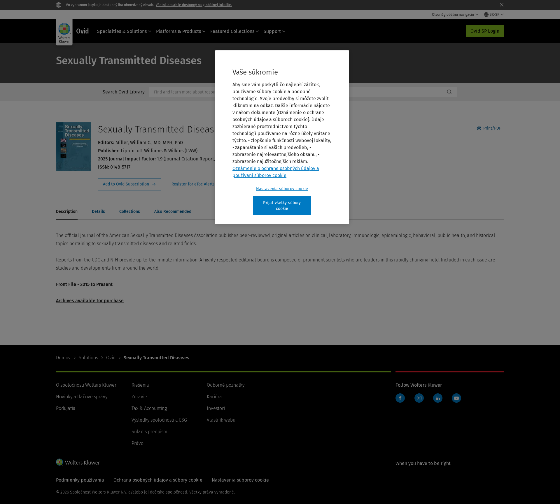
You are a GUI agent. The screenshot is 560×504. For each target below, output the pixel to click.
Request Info (129, 184)
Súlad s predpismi (150, 431)
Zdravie (139, 396)
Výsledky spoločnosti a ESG (159, 420)
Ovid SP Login (484, 31)
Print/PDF (491, 128)
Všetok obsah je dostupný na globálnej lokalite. (194, 5)
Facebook (400, 398)
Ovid (111, 357)
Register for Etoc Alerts (196, 184)
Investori (216, 408)
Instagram (419, 398)
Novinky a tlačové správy (81, 396)
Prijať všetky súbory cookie (282, 205)
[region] (282, 137)
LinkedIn (437, 398)
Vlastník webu (221, 420)
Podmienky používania (80, 480)
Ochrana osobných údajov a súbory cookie (157, 480)
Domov (63, 357)
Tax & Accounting (149, 408)
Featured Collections (232, 31)
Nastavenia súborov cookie (282, 188)
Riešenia (140, 385)
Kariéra (214, 396)
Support (272, 31)
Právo (138, 443)
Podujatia (66, 408)
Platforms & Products (178, 31)
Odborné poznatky (225, 385)
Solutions (88, 357)
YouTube (456, 398)
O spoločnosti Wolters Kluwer (86, 385)
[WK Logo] (78, 462)
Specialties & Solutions (122, 31)
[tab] (67, 212)
